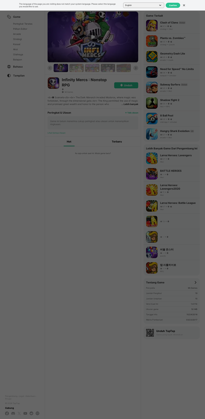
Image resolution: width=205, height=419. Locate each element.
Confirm (173, 5)
